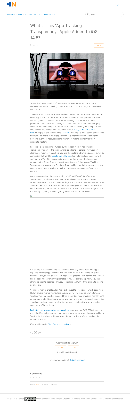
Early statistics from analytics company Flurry (50, 310)
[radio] (60, 347)
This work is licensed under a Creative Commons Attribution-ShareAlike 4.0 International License (79, 398)
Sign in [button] (118, 4)
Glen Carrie (53, 324)
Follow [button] (98, 45)
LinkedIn (39, 332)
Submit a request (77, 360)
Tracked (65, 132)
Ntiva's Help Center (14, 14)
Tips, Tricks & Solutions (48, 14)
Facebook (31, 332)
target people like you (61, 156)
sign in (38, 384)
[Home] (11, 6)
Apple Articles (30, 14)
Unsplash (66, 324)
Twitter (35, 332)
